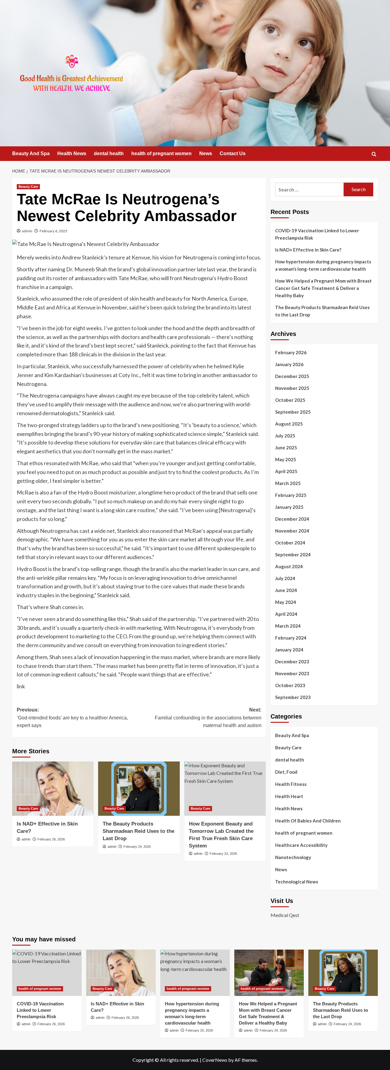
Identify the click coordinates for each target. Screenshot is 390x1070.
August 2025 (289, 423)
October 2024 (290, 542)
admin (27, 231)
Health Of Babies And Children (308, 820)
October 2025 (290, 400)
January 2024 (289, 649)
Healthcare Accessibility (301, 845)
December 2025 (292, 376)
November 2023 (292, 673)
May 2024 (285, 602)
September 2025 (293, 412)
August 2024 (289, 566)
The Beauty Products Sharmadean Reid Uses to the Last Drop (138, 831)
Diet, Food (286, 772)
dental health (109, 153)
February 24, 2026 (137, 846)
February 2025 (291, 495)
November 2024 (292, 530)
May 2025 (285, 459)
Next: (208, 717)
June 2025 (286, 447)
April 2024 (286, 614)
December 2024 (292, 519)
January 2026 (289, 364)
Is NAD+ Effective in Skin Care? (308, 249)
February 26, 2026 (51, 839)
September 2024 (293, 554)
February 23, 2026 (223, 853)
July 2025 (285, 435)
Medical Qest (285, 915)
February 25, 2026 (199, 1030)
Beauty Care (28, 186)
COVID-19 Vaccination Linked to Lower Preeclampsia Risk (317, 234)
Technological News (296, 881)
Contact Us (233, 153)
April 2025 (286, 471)
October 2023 (290, 685)
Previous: (72, 717)
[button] (374, 154)
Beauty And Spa (31, 153)
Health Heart (289, 796)
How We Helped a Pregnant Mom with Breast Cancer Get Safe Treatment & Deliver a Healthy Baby (323, 288)
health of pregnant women (161, 153)
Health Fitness (291, 784)
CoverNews (214, 1060)
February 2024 (291, 637)
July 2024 (285, 578)
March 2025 (288, 483)
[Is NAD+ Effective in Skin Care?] (53, 788)
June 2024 (286, 590)
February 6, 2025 (53, 231)
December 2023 (292, 661)
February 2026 (291, 352)
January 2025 (289, 507)
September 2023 (293, 697)
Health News (71, 153)
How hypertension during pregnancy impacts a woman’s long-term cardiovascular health (323, 265)
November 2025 (292, 388)
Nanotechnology (293, 857)
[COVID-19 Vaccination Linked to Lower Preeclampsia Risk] (47, 973)
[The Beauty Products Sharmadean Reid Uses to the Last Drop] (138, 788)
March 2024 (288, 626)
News (205, 153)
